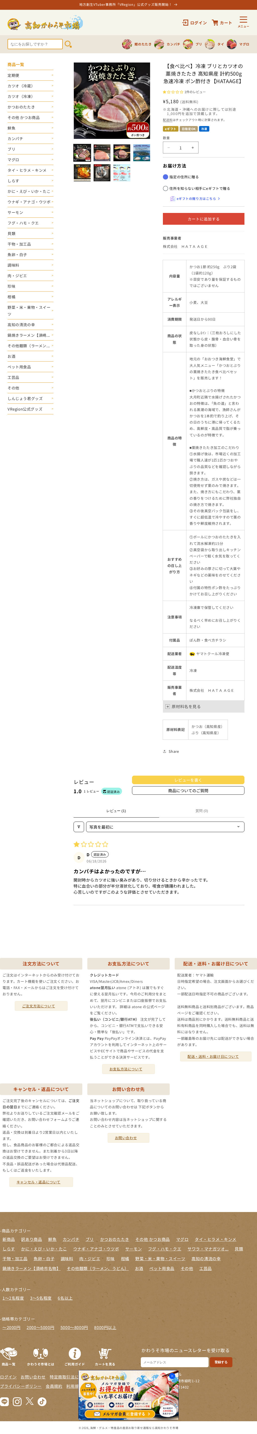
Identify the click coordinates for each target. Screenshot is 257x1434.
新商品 (9, 1239)
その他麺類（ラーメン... (29, 345)
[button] (173, 91)
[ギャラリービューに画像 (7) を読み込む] (122, 172)
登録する (221, 1362)
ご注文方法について (38, 1005)
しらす (13, 180)
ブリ (11, 149)
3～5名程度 (41, 1298)
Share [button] (174, 751)
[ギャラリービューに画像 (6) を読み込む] (102, 172)
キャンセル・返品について (38, 1181)
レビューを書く (188, 780)
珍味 (11, 286)
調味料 (13, 265)
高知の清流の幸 (21, 324)
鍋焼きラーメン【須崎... (29, 335)
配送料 (167, 120)
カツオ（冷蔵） (21, 85)
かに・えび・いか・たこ (29, 191)
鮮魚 (11, 128)
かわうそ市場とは (40, 1364)
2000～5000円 (40, 1327)
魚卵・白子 (17, 254)
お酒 (11, 356)
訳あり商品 (31, 1239)
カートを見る (105, 1364)
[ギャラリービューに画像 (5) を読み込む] (82, 172)
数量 (166, 137)
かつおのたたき (21, 106)
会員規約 (54, 1386)
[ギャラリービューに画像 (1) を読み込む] (82, 152)
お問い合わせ (126, 1137)
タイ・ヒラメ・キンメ (27, 170)
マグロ (13, 159)
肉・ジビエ (17, 275)
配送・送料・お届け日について (213, 1056)
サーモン (15, 212)
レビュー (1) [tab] (116, 811)
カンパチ (15, 138)
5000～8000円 (74, 1327)
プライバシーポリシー (21, 1386)
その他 (13, 387)
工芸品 (13, 377)
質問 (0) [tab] (202, 811)
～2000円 (12, 1327)
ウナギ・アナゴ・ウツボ (29, 201)
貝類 (11, 233)
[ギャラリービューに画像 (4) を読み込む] (141, 152)
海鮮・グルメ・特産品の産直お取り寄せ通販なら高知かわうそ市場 (134, 1428)
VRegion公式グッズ (25, 409)
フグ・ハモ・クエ (23, 222)
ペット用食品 (19, 366)
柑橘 (11, 296)
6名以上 (65, 1298)
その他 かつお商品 (24, 117)
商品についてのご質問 (188, 790)
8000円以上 (105, 1327)
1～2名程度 (13, 1298)
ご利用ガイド (75, 1364)
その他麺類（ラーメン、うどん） (98, 1268)
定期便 (13, 75)
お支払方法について (125, 1068)
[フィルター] (79, 827)
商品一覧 (8, 1364)
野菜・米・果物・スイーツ (29, 311)
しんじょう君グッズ (25, 398)
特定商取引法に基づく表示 (75, 1377)
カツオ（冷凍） (21, 96)
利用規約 (74, 1386)
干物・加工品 (19, 244)
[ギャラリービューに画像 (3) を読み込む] (122, 152)
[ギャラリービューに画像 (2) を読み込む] (102, 152)
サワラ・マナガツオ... (207, 1249)
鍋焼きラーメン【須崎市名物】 (31, 1268)
